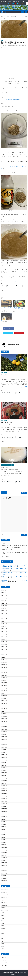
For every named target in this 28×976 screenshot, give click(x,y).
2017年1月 (4, 775)
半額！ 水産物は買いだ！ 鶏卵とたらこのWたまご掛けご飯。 (14, 553)
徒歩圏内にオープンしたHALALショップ (24, 493)
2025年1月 (4, 598)
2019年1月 (4, 749)
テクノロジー (5, 905)
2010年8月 (4, 857)
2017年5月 (4, 765)
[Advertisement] (14, 63)
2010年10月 (4, 852)
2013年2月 (4, 785)
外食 (3, 915)
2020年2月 (4, 719)
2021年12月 (4, 665)
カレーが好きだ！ (6, 556)
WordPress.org (5, 965)
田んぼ (3, 936)
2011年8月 (4, 827)
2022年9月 (4, 641)
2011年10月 (4, 821)
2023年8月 (4, 613)
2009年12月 (5, 878)
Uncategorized (5, 895)
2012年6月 (4, 801)
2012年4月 (4, 806)
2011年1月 (4, 845)
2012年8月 (4, 796)
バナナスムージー (5, 320)
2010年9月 (4, 855)
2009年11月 (4, 881)
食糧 (3, 949)
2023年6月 (4, 618)
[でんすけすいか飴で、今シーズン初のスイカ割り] (19, 303)
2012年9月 (4, 793)
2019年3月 (4, 744)
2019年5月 (4, 739)
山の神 (3, 543)
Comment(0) (21, 45)
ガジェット (4, 902)
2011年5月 (4, 834)
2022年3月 (4, 657)
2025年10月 (4, 593)
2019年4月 (4, 742)
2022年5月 (4, 652)
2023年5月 (4, 621)
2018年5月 (4, 752)
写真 (3, 913)
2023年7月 (4, 616)
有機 (3, 925)
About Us (22, 1)
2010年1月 (4, 875)
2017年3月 (4, 770)
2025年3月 (4, 595)
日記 (2, 420)
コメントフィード (6, 963)
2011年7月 (4, 829)
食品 (2, 40)
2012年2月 (4, 811)
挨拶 (3, 920)
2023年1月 (4, 631)
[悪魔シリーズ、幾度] (14, 410)
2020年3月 (4, 716)
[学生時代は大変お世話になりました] (6, 303)
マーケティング (4, 465)
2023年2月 (4, 629)
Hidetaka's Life (14, 7)
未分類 (3, 928)
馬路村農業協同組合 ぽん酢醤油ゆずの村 (11, 99)
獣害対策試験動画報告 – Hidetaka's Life (14, 565)
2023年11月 (4, 611)
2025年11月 (4, 590)
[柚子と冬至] (14, 362)
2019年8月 (4, 734)
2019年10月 (4, 729)
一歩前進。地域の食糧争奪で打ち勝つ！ (11, 565)
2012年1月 (4, 814)
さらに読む (24, 386)
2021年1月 (4, 693)
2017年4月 (4, 767)
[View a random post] (26, 12)
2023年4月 (4, 623)
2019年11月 (4, 726)
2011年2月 (4, 842)
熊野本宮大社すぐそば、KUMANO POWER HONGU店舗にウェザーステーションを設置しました (14, 546)
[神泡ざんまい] (14, 455)
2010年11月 (4, 850)
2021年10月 (4, 670)
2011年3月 (4, 839)
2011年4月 (4, 837)
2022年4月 (4, 654)
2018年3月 (4, 757)
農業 (2, 372)
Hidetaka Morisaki (13, 45)
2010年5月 (4, 865)
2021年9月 (4, 672)
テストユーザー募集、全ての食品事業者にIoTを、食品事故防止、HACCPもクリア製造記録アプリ (4, 492)
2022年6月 (4, 649)
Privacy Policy (16, 1)
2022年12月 (4, 634)
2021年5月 (4, 683)
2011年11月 (4, 819)
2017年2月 (4, 773)
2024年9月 (4, 600)
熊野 (3, 933)
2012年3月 (4, 809)
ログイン (4, 957)
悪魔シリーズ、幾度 (6, 423)
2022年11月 (4, 636)
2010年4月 (4, 868)
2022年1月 (4, 662)
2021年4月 (4, 685)
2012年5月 (4, 803)
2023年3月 (4, 626)
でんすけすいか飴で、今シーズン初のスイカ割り (18, 308)
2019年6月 (4, 737)
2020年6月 (4, 708)
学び (3, 918)
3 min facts (5, 889)
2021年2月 (4, 690)
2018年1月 (4, 762)
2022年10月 (4, 639)
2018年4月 (4, 755)
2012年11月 (4, 788)
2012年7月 (4, 798)
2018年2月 (4, 760)
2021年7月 (4, 677)
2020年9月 (4, 701)
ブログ (3, 907)
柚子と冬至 (4, 375)
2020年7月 (4, 706)
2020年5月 (4, 711)
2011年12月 (4, 816)
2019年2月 (4, 747)
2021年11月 (4, 667)
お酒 (3, 900)
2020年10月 (5, 698)
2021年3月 (4, 688)
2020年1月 (4, 721)
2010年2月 (4, 873)
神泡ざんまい (4, 467)
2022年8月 (4, 644)
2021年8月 (4, 675)
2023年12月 (4, 608)
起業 (3, 941)
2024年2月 (4, 605)
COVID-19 (4, 892)
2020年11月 (4, 695)
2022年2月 (4, 659)
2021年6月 (4, 680)
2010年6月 (4, 863)
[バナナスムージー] (6, 316)
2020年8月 (4, 703)
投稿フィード (5, 960)
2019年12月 (4, 724)
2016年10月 (4, 780)
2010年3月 (4, 870)
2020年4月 (4, 713)
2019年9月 (4, 731)
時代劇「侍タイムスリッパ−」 (9, 550)
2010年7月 (4, 860)
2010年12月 (4, 847)
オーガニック (5, 897)
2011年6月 (4, 832)
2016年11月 (4, 778)
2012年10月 (4, 791)
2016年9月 (4, 783)
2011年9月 (4, 824)
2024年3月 (4, 603)
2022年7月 (4, 647)
